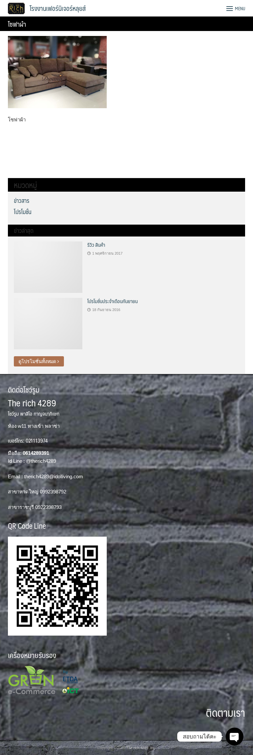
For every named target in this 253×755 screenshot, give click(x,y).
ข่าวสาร (21, 200)
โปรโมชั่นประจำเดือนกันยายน (112, 301)
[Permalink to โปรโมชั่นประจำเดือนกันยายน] (48, 323)
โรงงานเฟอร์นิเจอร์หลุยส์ (58, 8)
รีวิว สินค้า (96, 244)
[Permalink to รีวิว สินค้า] (48, 266)
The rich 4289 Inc (140, 748)
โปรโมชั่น (22, 212)
